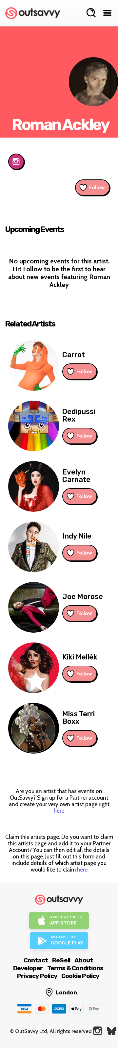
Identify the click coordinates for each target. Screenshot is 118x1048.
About (83, 960)
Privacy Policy (37, 976)
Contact (36, 960)
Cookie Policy (80, 976)
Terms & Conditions (75, 968)
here (59, 810)
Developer (28, 968)
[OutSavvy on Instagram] (97, 1031)
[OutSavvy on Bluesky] (111, 1031)
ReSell (61, 960)
